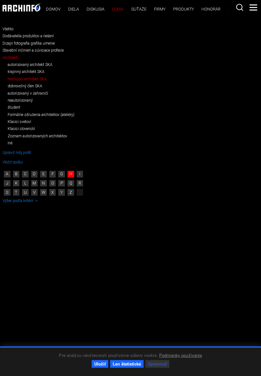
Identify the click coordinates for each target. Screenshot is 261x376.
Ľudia (117, 9)
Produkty (183, 9)
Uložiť (100, 364)
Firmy (160, 9)
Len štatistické (127, 364)
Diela (73, 9)
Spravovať (157, 364)
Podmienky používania (180, 355)
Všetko (8, 29)
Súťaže (138, 9)
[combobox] (240, 7)
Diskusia (95, 9)
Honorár (211, 9)
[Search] (240, 7)
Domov (53, 9)
